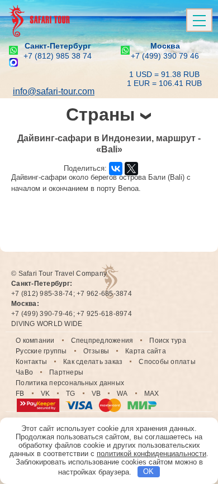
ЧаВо (24, 372)
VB (96, 393)
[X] (131, 168)
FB (20, 393)
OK (148, 471)
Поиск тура (167, 340)
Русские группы (41, 351)
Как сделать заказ (92, 362)
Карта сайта (145, 351)
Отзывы (96, 351)
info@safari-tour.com (53, 91)
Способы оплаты (167, 362)
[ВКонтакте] (115, 168)
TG (70, 393)
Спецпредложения (102, 340)
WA (122, 393)
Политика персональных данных (70, 383)
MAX (151, 393)
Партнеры (66, 372)
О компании (35, 340)
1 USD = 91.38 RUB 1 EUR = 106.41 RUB (164, 79)
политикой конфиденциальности (151, 453)
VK (45, 393)
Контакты (31, 362)
